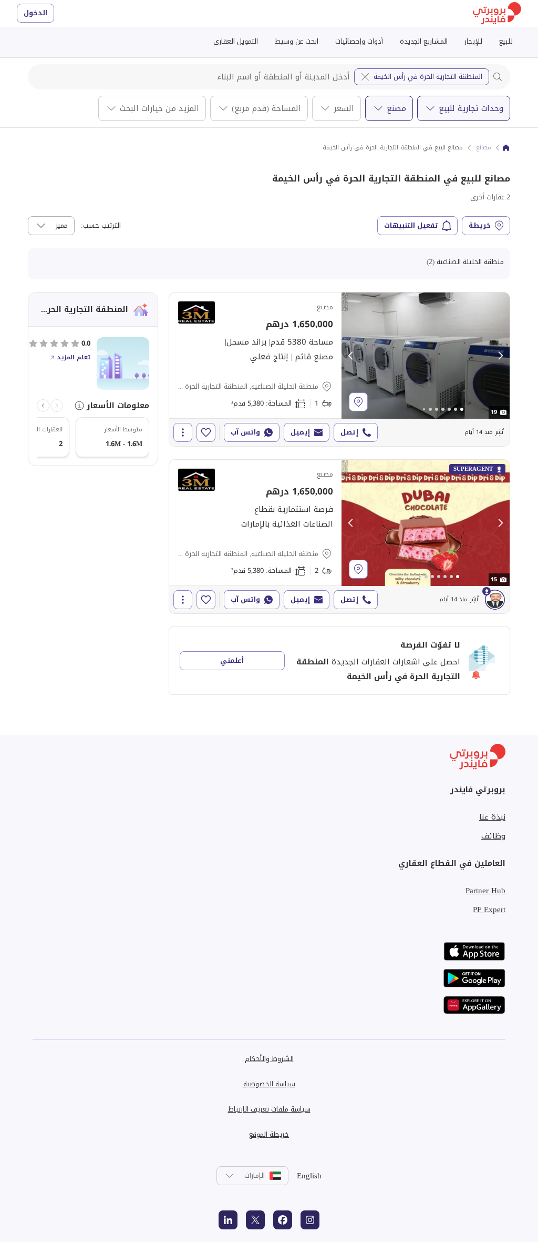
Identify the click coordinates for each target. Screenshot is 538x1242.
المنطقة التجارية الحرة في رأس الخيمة (428, 76)
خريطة (480, 225)
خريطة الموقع (269, 1134)
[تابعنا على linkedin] (228, 1219)
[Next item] (43, 405)
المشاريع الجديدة (424, 41)
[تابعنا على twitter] (255, 1219)
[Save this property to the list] (205, 432)
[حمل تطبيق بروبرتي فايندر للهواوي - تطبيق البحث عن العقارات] (474, 1005)
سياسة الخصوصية (269, 1083)
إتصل (349, 432)
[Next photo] (500, 355)
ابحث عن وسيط (296, 41)
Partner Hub (485, 890)
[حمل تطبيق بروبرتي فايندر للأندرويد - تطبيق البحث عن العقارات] (474, 978)
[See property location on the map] (358, 401)
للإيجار (473, 41)
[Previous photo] (351, 355)
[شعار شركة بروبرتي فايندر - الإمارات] (497, 13)
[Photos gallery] (426, 355)
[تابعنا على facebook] (282, 1219)
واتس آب (245, 432)
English (309, 1175)
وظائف (493, 836)
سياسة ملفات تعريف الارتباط (269, 1109)
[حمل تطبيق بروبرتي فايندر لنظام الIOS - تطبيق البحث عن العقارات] (474, 951)
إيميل (300, 432)
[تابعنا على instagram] (310, 1219)
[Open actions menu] (182, 432)
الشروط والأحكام (269, 1058)
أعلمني (232, 660)
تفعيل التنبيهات (411, 225)
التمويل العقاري (235, 41)
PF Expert (489, 909)
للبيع (506, 41)
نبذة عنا (492, 817)
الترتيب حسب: (101, 225)
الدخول (35, 12)
